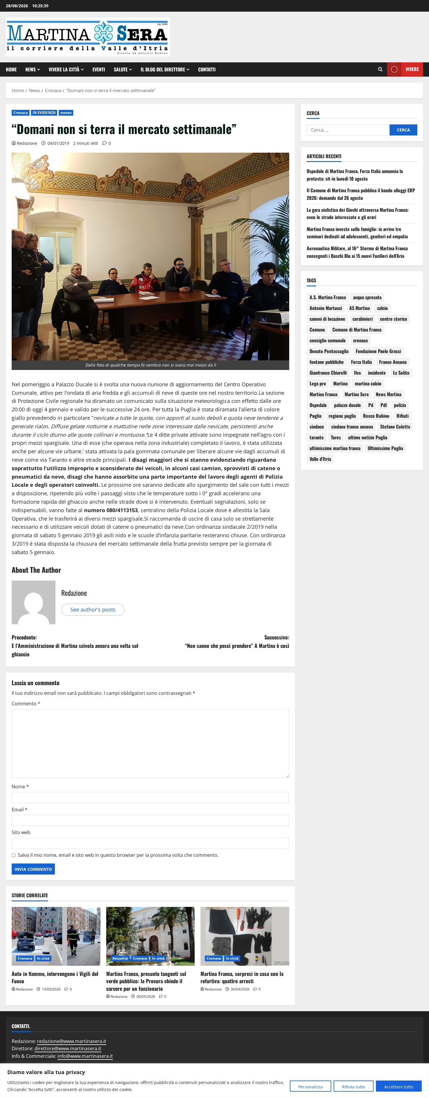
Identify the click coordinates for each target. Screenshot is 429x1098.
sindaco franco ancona (352, 426)
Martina (340, 383)
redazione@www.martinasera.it (71, 1041)
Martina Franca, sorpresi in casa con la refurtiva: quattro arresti (241, 977)
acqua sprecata (367, 297)
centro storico (393, 318)
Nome (20, 786)
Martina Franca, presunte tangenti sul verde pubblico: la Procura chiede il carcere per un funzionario (146, 981)
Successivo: (237, 641)
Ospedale (318, 404)
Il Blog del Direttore (163, 69)
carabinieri (363, 318)
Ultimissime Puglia (385, 448)
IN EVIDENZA (44, 112)
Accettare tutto (398, 1087)
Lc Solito (401, 372)
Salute (121, 69)
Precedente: (75, 645)
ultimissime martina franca (335, 448)
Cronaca (20, 112)
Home (11, 69)
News (30, 69)
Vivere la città (64, 69)
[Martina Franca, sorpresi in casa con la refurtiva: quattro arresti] (244, 936)
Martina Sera (357, 394)
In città (43, 958)
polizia (400, 404)
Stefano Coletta (395, 426)
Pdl (384, 404)
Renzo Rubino (376, 415)
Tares (336, 437)
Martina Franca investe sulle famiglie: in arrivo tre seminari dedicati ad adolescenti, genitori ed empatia (357, 232)
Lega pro (318, 383)
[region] (214, 1080)
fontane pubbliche (327, 361)
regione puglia (342, 415)
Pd (370, 404)
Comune (317, 329)
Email (19, 809)
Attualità (120, 958)
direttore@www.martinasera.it (67, 1048)
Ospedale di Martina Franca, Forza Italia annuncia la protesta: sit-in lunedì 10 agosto (355, 175)
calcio (382, 307)
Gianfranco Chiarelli (328, 372)
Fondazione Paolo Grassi (378, 351)
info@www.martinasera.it (85, 1056)
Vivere (412, 69)
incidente (377, 372)
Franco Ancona (393, 361)
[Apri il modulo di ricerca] (380, 69)
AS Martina (359, 307)
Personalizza (310, 1087)
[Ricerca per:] (348, 129)
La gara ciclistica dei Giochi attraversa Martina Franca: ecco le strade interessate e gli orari (358, 213)
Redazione (27, 143)
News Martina (388, 394)
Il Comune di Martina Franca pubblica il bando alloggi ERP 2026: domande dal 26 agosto (361, 194)
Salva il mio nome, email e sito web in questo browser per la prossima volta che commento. (118, 855)
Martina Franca (323, 394)
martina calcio (368, 383)
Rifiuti (403, 415)
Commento (26, 703)
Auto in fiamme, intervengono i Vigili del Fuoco (55, 977)
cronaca (360, 340)
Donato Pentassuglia (329, 351)
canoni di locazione (327, 318)
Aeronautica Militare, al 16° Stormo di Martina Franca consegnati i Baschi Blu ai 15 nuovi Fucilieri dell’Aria (357, 252)
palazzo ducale (347, 404)
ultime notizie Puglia (367, 437)
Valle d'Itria (320, 458)
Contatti (207, 69)
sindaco (317, 426)
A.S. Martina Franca (328, 297)
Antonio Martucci (326, 307)
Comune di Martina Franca (356, 329)
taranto (317, 437)
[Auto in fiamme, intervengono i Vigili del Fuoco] (56, 936)
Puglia (315, 415)
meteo (66, 112)
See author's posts (93, 609)
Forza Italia (361, 361)
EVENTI (99, 69)
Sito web (21, 832)
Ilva (357, 372)
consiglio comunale (328, 340)
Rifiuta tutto (353, 1087)
